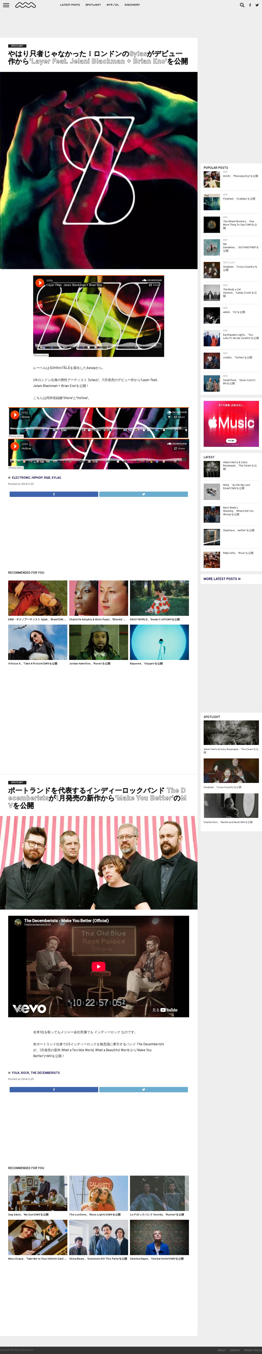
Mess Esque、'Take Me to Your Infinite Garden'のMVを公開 (45, 1259)
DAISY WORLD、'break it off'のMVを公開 (155, 619)
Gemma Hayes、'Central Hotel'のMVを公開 (157, 1259)
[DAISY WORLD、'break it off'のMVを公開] (159, 615)
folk (16, 1073)
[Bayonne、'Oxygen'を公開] (159, 659)
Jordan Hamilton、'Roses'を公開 (89, 663)
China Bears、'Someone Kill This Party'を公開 (98, 1259)
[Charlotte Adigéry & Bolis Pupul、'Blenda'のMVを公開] (98, 615)
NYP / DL (113, 5)
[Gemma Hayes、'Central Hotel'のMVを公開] (159, 1254)
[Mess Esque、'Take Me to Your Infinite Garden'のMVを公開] (37, 1254)
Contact (235, 1350)
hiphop (37, 478)
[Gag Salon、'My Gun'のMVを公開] (37, 1210)
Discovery (132, 5)
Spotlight (93, 5)
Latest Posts (70, 5)
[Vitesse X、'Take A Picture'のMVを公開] (37, 659)
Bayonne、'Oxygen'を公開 (146, 663)
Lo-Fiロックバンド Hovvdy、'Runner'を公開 (157, 1214)
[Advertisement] (131, 22)
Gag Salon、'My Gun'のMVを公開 (28, 1214)
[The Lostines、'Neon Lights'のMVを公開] (98, 1210)
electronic (21, 478)
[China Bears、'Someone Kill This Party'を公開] (98, 1254)
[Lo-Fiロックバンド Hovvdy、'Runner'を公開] (159, 1210)
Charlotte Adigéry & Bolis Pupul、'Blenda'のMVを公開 (103, 619)
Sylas (56, 478)
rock (25, 1073)
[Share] (54, 493)
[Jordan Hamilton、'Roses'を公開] (98, 659)
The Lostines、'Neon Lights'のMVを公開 (95, 1214)
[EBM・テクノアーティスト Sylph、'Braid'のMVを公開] (37, 615)
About (221, 1350)
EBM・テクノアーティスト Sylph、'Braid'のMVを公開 (40, 619)
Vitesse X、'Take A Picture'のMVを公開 (32, 663)
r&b (47, 478)
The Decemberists (45, 1073)
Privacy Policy (253, 1350)
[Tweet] (143, 493)
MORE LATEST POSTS (221, 579)
